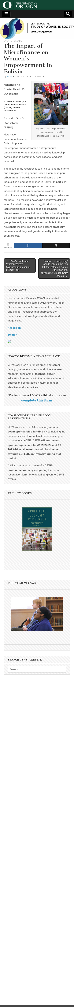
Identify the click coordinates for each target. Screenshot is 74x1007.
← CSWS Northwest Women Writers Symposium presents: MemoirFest (18, 265)
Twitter (12, 334)
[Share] (28, 245)
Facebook (14, 327)
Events (8, 41)
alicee (9, 76)
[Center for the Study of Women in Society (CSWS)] (37, 28)
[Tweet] (56, 245)
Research (18, 41)
